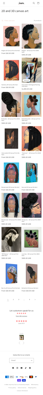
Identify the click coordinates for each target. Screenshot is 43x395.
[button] (4, 3)
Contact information (22, 390)
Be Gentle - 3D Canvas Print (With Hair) (11, 119)
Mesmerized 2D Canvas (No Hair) (11, 187)
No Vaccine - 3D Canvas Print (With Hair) (31, 220)
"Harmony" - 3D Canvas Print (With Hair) (31, 153)
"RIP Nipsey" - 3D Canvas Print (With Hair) (10, 254)
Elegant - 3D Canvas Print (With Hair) (30, 51)
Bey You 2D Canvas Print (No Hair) (11, 288)
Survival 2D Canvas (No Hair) (30, 187)
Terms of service (22, 387)
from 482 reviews (21, 316)
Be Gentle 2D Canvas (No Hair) (30, 288)
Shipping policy (32, 387)
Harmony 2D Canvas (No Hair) (10, 84)
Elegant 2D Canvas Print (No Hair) (11, 50)
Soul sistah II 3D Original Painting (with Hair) (31, 85)
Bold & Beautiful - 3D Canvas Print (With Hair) (31, 119)
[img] (22, 313)
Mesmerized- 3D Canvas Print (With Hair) (11, 220)
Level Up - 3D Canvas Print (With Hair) (31, 254)
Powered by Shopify (24, 384)
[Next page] (35, 299)
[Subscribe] (31, 360)
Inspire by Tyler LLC (14, 384)
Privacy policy (12, 387)
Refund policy (34, 384)
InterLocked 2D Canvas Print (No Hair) (11, 153)
